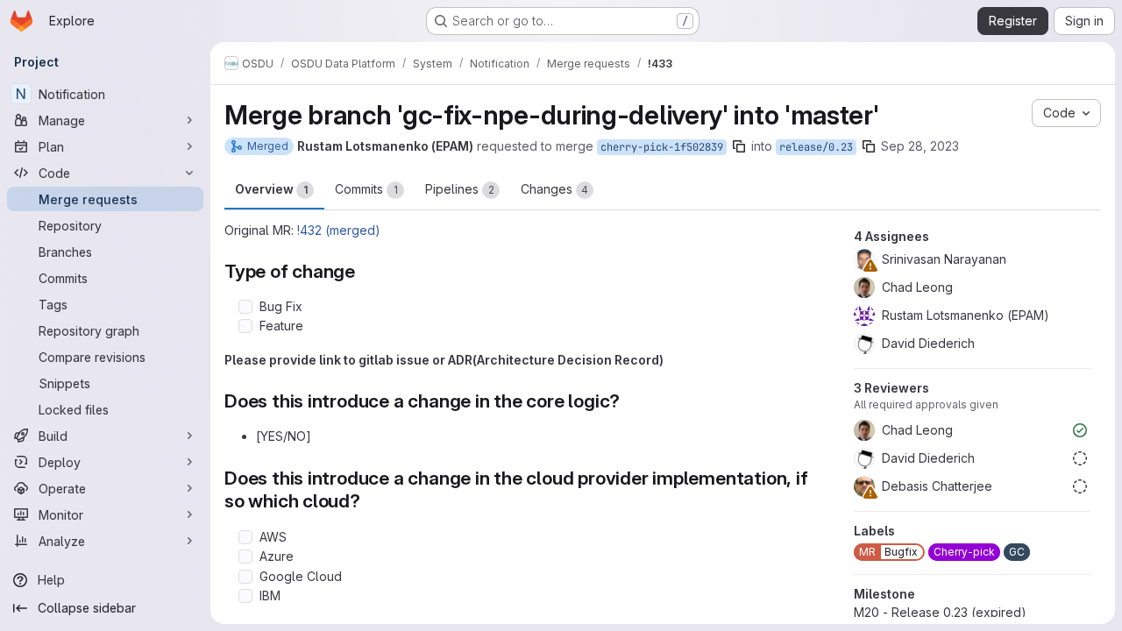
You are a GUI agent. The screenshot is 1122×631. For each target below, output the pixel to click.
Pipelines (459, 188)
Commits (366, 188)
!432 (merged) (338, 230)
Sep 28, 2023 (920, 145)
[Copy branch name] (738, 146)
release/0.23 (816, 147)
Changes (554, 188)
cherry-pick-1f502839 (661, 147)
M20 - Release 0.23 (940, 612)
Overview (271, 188)
